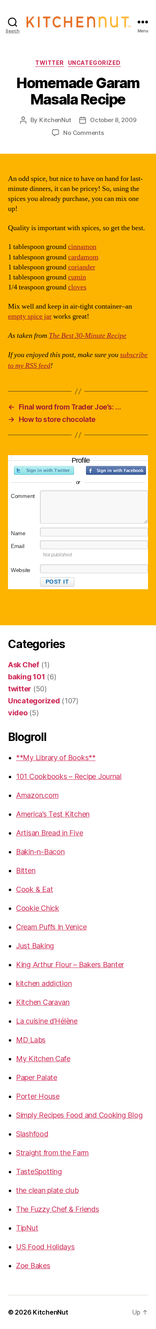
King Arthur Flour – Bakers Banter (70, 964)
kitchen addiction (44, 983)
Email (17, 546)
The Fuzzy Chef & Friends (57, 1209)
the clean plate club (47, 1190)
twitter (49, 62)
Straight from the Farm (52, 1152)
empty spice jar (30, 316)
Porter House (38, 1096)
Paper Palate (36, 1077)
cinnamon (82, 246)
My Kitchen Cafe (43, 1058)
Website (20, 570)
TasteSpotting (39, 1171)
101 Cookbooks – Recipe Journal (69, 776)
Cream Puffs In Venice (51, 927)
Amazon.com (37, 795)
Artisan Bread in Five (49, 833)
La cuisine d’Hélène (47, 1021)
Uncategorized (94, 62)
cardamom (83, 257)
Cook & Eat (34, 889)
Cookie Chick (37, 908)
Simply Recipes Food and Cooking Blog (79, 1115)
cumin (77, 277)
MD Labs (31, 1040)
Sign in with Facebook (116, 470)
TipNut (27, 1228)
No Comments (83, 133)
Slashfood (32, 1134)
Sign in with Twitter (44, 470)
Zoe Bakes (33, 1265)
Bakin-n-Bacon (40, 851)
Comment (23, 496)
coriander (81, 267)
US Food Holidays (45, 1247)
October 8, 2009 (113, 120)
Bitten (25, 870)
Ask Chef (23, 664)
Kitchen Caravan (43, 1002)
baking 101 (26, 677)
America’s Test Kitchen (53, 814)
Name (18, 533)
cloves (77, 287)
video (18, 713)
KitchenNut (55, 120)
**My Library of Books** (56, 757)
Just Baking (35, 946)
